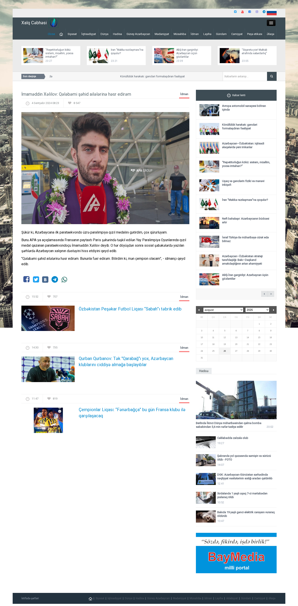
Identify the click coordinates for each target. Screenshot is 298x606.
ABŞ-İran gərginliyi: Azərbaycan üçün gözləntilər (187, 53)
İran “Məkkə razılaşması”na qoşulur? (245, 199)
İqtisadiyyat (88, 34)
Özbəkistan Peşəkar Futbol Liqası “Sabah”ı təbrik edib (130, 309)
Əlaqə (270, 34)
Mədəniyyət (162, 34)
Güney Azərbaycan (138, 34)
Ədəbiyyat (232, 598)
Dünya (104, 34)
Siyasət (72, 34)
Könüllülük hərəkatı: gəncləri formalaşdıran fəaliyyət (147, 76)
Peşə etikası (254, 34)
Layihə (207, 34)
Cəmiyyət (237, 34)
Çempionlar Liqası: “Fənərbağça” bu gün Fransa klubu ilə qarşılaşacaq (132, 412)
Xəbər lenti (238, 95)
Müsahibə (180, 34)
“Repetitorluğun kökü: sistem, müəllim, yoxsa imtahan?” (59, 53)
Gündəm (221, 34)
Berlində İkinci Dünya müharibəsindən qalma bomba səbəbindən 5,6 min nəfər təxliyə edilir (228, 424)
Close (51, 34)
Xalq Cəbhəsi (34, 22)
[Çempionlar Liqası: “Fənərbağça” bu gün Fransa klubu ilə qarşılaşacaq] (48, 421)
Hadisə (117, 34)
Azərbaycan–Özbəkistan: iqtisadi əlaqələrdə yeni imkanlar (243, 145)
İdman (195, 34)
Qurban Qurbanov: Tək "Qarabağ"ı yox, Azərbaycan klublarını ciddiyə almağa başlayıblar (126, 361)
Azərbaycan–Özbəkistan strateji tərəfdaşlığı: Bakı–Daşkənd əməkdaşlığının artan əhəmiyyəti (242, 260)
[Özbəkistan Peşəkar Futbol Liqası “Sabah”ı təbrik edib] (48, 320)
